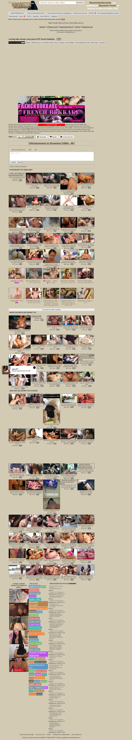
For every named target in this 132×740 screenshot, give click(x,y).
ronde (31, 690)
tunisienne (32, 694)
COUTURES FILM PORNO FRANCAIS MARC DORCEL (55, 615)
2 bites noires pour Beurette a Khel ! (86, 228)
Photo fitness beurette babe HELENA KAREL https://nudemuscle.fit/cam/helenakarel (20, 350)
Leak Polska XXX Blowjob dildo (55, 697)
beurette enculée (48, 42)
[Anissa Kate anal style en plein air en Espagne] (34, 538)
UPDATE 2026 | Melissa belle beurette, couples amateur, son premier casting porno (68, 441)
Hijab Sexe (40, 658)
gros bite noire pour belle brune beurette (34, 245)
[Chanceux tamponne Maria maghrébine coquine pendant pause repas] (34, 521)
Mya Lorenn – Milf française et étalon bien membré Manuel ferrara (56, 636)
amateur (43, 586)
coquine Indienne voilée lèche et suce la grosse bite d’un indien (86, 470)
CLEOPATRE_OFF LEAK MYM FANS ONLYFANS (55, 715)
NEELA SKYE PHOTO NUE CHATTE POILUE (70, 383)
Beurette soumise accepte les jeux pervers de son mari (85, 441)
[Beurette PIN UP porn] (85, 554)
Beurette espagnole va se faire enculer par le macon (68, 486)
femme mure (33, 640)
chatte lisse (33, 615)
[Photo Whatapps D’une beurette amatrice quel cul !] (17, 238)
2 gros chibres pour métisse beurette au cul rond (51, 545)
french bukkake (69, 42)
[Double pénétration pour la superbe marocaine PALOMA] (85, 538)
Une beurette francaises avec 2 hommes (34, 185)
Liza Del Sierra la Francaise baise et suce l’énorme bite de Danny (56, 678)
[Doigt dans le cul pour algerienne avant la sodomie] (51, 256)
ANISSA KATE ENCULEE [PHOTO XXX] (86, 346)
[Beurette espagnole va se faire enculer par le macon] (68, 482)
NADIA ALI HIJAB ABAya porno (39, 346)
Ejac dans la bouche (35, 630)
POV (45, 688)
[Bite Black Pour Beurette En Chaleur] (51, 434)
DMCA (30, 149)
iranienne (32, 671)
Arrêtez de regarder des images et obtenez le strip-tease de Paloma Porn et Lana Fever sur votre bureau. (51, 245)
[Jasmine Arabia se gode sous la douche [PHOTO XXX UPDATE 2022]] (86, 357)
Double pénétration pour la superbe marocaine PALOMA (86, 545)
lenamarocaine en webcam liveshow (54, 327)
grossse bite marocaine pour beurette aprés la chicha (69, 229)
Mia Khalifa (37, 681)
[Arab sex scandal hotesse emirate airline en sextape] (17, 485)
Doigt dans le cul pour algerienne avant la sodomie (51, 264)
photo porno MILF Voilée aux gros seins (39, 383)
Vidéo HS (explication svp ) (18, 149)
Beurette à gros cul (37, 42)
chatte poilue (34, 618)
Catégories (54, 16)
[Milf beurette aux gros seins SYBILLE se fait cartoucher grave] (51, 178)
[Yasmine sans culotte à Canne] (20, 378)
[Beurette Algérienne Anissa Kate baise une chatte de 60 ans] (68, 570)
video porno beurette (16, 42)
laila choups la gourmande (29, 128)
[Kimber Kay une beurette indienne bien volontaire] (68, 238)
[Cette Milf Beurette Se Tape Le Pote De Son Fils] (17, 399)
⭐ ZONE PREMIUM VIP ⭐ (17, 13)
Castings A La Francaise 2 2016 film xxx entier (56, 606)
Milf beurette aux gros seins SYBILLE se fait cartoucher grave (51, 185)
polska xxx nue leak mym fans (55, 657)
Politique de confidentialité (61, 734)
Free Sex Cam (40, 734)
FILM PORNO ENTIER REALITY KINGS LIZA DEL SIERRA (55, 725)
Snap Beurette (39, 691)
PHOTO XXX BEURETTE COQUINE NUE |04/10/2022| (19, 331)
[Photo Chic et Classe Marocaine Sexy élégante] (51, 468)
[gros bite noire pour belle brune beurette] (34, 238)
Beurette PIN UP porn (86, 560)
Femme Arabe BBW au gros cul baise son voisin (17, 261)
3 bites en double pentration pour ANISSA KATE (69, 191)
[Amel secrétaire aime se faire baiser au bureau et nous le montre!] (17, 201)
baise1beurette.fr (66, 27)
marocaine (102, 42)
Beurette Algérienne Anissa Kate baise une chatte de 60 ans (69, 577)
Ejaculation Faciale (36, 634)
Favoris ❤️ (22, 16)
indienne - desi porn (40, 662)
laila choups (94, 42)
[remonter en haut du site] (127, 735)
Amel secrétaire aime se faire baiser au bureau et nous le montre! (17, 209)
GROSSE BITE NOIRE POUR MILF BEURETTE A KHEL (86, 327)
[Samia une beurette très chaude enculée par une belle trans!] (85, 570)
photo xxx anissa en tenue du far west (38, 365)
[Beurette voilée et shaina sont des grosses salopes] (17, 521)
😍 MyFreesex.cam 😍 (80, 13)
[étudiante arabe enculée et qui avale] (85, 200)
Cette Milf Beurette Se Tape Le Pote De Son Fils (17, 406)
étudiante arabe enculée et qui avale (86, 207)
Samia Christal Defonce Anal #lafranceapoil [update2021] (51, 577)
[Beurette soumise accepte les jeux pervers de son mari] (85, 434)
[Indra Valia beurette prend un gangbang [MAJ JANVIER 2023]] (34, 485)
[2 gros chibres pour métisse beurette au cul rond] (51, 538)
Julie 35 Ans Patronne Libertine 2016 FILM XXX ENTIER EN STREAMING (56, 625)
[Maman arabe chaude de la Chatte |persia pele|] (34, 554)
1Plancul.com (52, 27)
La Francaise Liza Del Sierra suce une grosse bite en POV (56, 688)
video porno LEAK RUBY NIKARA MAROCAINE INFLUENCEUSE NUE (34, 229)
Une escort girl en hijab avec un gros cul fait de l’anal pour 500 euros (17, 560)
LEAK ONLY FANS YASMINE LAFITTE (34, 476)
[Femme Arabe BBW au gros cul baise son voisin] (17, 254)
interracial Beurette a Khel (82, 42)
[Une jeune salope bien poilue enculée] (17, 435)
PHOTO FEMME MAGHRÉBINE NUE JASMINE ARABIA (68, 207)
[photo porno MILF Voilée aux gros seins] (39, 376)
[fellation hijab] (36, 316)
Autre (35, 149)
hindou (31, 662)
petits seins (35, 684)
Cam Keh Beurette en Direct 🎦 (36, 13)
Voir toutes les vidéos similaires (51, 309)
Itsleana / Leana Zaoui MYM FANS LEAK (56, 596)
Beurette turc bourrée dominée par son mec (86, 492)
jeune (31, 674)
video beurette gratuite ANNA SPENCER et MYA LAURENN (34, 577)
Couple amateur (34, 624)
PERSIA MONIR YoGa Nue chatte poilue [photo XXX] (70, 327)
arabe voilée (35, 599)
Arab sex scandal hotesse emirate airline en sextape (17, 492)
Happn (77, 27)
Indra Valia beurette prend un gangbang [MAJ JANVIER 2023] (34, 492)
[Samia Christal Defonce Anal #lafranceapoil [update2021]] (51, 570)
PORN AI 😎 (92, 13)
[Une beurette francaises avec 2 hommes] (34, 178)
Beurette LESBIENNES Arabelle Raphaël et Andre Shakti (70, 365)
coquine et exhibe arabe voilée (86, 383)
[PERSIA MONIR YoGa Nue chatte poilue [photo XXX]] (70, 320)
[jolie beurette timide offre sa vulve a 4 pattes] (85, 178)
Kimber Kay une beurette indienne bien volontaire (69, 245)
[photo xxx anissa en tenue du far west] (39, 359)
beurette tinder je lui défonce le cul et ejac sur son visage (86, 244)
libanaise (31, 678)
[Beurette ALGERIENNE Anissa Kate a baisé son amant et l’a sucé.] (85, 254)
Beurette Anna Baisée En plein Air (34, 207)
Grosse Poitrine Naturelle (37, 654)
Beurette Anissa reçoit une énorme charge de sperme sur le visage (68, 404)
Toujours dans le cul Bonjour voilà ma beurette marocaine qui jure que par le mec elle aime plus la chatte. (17, 229)
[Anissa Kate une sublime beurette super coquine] (68, 554)
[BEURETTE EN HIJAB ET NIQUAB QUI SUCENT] (54, 359)
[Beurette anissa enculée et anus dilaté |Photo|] (54, 376)
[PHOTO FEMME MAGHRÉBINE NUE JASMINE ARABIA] (68, 200)
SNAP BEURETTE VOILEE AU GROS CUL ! (70, 346)
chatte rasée (34, 621)
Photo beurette (13, 16)
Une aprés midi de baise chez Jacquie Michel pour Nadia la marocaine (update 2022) (69, 529)
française (61, 42)
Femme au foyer (33, 637)
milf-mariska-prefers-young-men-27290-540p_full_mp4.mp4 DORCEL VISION (55, 647)
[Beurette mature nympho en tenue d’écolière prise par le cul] (85, 398)
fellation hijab (38, 318)
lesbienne (44, 674)
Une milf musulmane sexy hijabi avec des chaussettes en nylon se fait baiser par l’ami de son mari (17, 475)
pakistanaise (44, 681)
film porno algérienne (35, 643)
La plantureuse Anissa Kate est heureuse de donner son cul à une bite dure (17, 576)
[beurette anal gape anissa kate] (54, 339)
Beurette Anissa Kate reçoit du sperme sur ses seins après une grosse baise (17, 545)
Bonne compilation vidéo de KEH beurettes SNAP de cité (51, 228)
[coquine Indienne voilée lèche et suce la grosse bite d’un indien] (85, 466)
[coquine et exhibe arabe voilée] (86, 376)
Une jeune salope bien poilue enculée (17, 443)
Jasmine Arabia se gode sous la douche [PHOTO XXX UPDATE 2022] (86, 362)
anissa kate (34, 593)
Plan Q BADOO (44, 16)
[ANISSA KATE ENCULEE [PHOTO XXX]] (86, 339)
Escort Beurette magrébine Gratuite (108, 13)
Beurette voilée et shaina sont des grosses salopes (17, 529)
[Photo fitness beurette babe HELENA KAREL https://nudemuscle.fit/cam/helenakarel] (20, 341)
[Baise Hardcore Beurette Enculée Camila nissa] (51, 200)
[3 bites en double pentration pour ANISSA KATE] (68, 181)
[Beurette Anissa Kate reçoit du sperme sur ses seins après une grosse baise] (17, 538)
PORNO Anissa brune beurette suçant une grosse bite (34, 405)
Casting (39, 612)
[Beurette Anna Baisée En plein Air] (34, 200)
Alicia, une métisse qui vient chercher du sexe (17, 178)
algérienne (34, 586)
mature (31, 681)
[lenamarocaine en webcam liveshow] (54, 320)
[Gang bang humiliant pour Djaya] (51, 521)
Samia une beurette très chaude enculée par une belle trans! (86, 577)
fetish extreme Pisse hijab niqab (51, 425)
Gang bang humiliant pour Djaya (51, 529)
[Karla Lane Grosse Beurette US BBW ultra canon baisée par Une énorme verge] (68, 538)
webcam (39, 694)
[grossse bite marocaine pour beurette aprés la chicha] (68, 222)
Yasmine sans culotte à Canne (19, 387)
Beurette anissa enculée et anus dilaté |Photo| (54, 383)
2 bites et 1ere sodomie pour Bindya (51, 561)
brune (56, 42)
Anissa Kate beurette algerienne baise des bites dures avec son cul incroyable (68, 261)
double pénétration (35, 627)
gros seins (34, 649)
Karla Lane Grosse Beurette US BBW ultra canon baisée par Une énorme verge (69, 545)
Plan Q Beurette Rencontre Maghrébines (60, 13)
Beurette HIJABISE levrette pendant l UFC (51, 511)
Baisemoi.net (87, 27)
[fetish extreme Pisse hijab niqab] (51, 408)
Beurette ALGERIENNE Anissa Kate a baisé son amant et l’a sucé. (86, 261)
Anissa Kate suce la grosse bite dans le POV (86, 526)
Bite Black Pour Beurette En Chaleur (51, 441)
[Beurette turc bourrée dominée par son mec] (85, 485)
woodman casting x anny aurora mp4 (55, 705)
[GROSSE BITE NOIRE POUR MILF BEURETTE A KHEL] (86, 320)
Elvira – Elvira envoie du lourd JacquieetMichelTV (56, 587)
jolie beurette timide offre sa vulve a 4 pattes (86, 185)
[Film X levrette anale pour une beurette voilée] (68, 468)
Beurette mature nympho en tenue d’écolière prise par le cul (86, 405)
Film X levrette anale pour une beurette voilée (68, 476)
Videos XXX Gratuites (56, 592)
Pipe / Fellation (35, 687)
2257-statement (76, 734)
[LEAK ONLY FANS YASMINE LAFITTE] (34, 468)
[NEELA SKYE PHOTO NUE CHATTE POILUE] (70, 376)
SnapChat (36, 16)
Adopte (42, 27)
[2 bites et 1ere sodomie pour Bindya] (51, 554)
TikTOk (29, 16)
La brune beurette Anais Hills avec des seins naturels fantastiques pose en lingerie (34, 261)
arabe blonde (32, 596)
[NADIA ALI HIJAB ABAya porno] (39, 339)
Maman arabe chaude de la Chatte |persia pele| (34, 561)
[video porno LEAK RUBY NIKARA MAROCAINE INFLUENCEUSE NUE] (34, 222)
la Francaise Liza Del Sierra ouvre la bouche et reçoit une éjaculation (56, 667)
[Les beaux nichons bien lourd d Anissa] (34, 433)
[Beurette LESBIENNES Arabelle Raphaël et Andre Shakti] (70, 359)
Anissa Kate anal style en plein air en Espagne (34, 545)
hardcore (31, 658)
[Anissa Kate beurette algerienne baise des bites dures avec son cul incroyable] (68, 254)
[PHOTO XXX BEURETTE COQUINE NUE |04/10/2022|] (20, 322)
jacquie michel (41, 671)
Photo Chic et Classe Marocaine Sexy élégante (51, 476)
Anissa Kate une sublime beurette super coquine (69, 561)
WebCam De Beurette (27, 734)
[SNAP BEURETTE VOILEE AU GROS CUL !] (70, 339)
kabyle (38, 674)
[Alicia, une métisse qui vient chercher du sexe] (17, 174)
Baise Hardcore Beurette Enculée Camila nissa (52, 207)
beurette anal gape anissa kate (54, 346)
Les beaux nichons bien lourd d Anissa (34, 440)
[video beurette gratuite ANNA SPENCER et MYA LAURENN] (34, 570)
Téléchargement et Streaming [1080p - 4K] (51, 143)
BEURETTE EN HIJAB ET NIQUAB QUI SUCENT (54, 365)
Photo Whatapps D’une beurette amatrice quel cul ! (17, 245)
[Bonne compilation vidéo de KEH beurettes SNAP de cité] (51, 222)
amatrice (28, 42)
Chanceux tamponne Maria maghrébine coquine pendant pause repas (34, 529)
